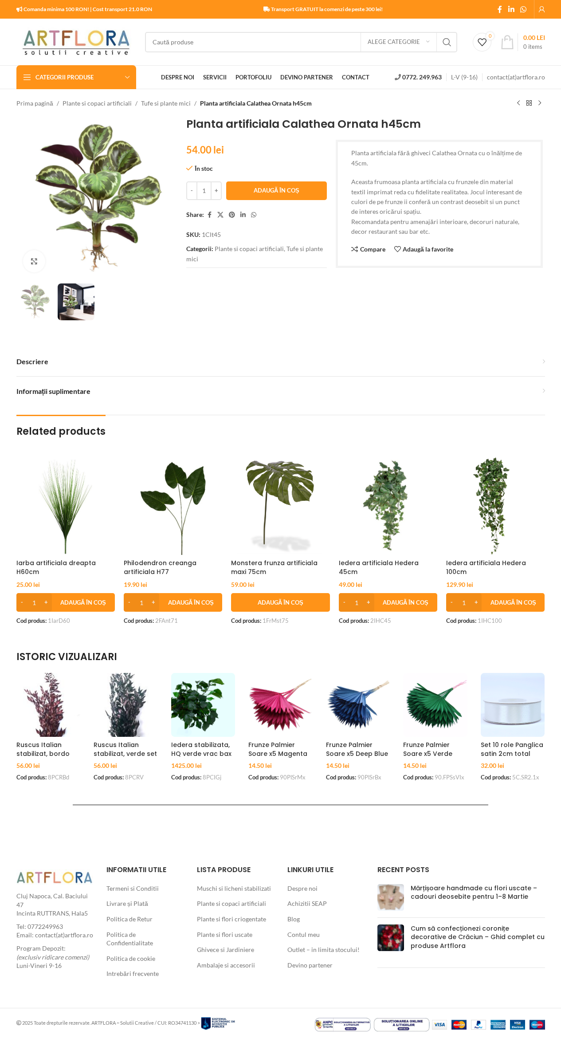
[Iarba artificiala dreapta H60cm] (65, 505)
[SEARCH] (447, 42)
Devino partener (310, 965)
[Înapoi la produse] (529, 103)
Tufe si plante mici (166, 103)
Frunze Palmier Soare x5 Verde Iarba (427, 753)
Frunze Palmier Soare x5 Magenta (277, 749)
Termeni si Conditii (132, 888)
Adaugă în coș (276, 190)
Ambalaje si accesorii (226, 965)
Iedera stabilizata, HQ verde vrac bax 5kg (201, 753)
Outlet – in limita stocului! (323, 949)
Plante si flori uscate (224, 934)
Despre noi (302, 888)
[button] (65, 602)
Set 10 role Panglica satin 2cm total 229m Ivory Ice (512, 753)
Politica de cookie (130, 958)
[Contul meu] (541, 9)
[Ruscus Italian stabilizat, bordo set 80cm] (48, 705)
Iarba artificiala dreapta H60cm (56, 567)
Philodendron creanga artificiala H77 (160, 567)
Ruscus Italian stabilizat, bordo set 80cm (43, 753)
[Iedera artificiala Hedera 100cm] (495, 505)
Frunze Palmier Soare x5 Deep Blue (357, 749)
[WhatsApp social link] (523, 9)
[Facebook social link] (499, 9)
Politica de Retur (129, 919)
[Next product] (539, 103)
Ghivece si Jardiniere (225, 949)
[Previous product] (518, 103)
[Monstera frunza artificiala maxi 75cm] (280, 505)
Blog (293, 919)
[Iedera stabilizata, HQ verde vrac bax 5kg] (203, 705)
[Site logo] (76, 41)
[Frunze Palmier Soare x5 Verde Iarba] (435, 705)
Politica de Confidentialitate (129, 939)
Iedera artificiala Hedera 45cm (379, 567)
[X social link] (220, 215)
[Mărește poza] (34, 261)
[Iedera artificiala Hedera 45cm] (388, 505)
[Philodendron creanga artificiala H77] (173, 505)
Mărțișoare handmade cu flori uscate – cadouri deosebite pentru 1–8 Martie (474, 892)
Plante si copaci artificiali (97, 103)
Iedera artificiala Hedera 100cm (486, 567)
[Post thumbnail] (390, 897)
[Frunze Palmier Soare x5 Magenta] (280, 705)
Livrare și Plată (127, 903)
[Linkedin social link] (511, 9)
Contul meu (303, 934)
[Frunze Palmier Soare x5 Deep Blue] (358, 705)
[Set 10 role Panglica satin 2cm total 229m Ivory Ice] (513, 705)
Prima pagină (34, 103)
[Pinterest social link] (232, 215)
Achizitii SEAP (307, 903)
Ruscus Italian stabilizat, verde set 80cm (125, 753)
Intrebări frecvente (132, 973)
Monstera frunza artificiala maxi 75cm (274, 567)
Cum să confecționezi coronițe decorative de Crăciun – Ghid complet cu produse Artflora (478, 937)
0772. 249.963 (422, 77)
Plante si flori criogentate (231, 919)
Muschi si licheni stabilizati (234, 888)
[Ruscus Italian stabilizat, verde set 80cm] (126, 705)
